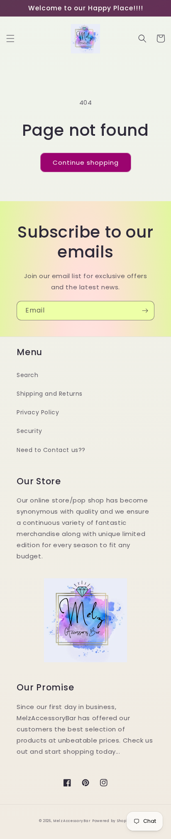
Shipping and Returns (50, 393)
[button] (10, 38)
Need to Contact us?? (51, 450)
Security (29, 431)
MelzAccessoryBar (71, 820)
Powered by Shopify (112, 820)
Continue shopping (86, 162)
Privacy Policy (38, 412)
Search (28, 375)
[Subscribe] (145, 310)
